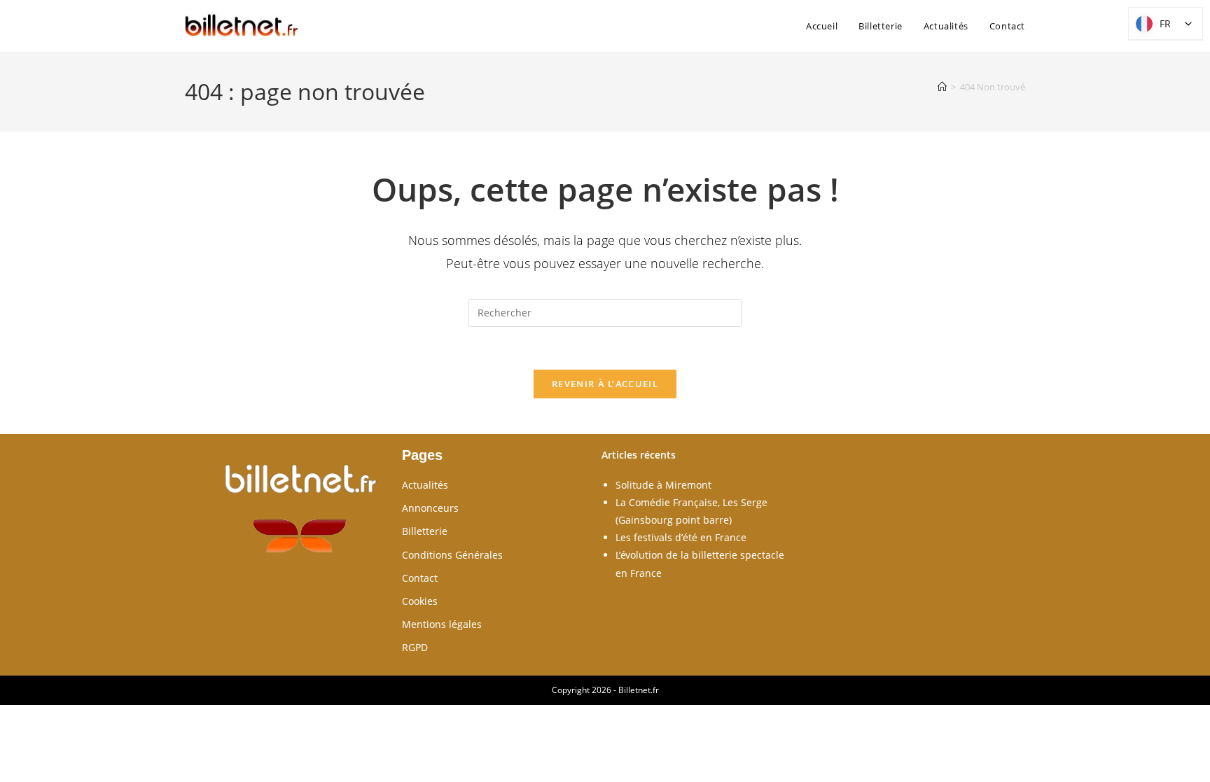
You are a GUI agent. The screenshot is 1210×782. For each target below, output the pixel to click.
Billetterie (424, 531)
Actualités (425, 484)
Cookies (420, 601)
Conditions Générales (452, 554)
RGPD (415, 647)
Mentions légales (442, 624)
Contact (420, 578)
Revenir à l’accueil (605, 383)
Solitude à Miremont (663, 484)
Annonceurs (430, 508)
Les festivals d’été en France (681, 537)
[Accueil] (942, 87)
